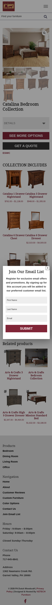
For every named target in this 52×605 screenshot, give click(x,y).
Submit (26, 328)
